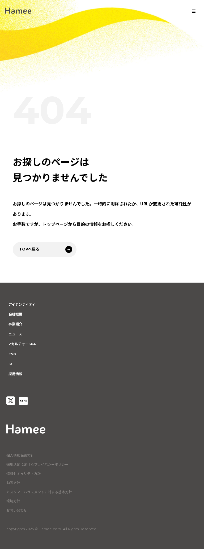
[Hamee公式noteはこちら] (23, 401)
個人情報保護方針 (20, 455)
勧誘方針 (13, 483)
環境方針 (13, 501)
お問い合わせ (16, 510)
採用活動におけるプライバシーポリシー (37, 464)
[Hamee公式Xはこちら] (10, 401)
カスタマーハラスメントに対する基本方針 (39, 492)
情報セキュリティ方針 (23, 474)
